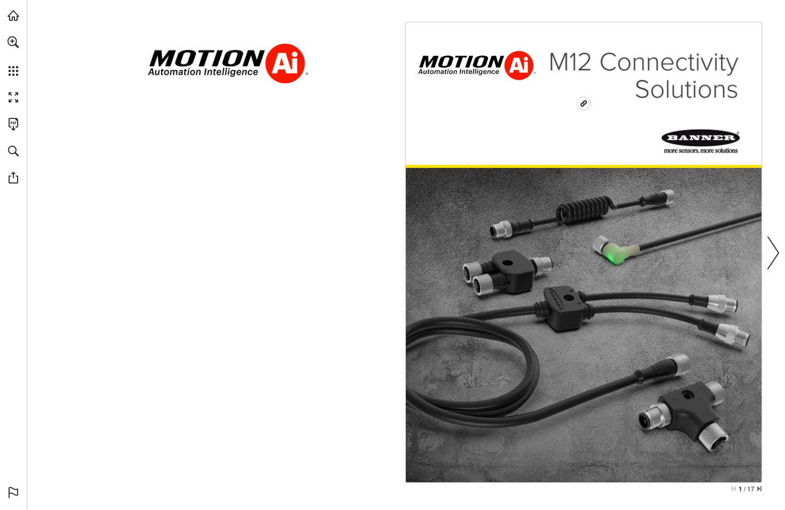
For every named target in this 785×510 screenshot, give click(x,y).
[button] (13, 42)
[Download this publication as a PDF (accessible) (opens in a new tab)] (13, 124)
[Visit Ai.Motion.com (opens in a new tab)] (13, 15)
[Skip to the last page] (759, 488)
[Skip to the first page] (734, 488)
